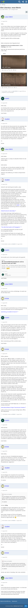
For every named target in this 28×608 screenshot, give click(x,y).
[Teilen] (26, 12)
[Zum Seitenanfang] (25, 606)
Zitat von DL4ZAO (8, 494)
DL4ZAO (13, 244)
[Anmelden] (22, 1)
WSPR (18, 205)
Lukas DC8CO (5, 9)
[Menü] (26, 1)
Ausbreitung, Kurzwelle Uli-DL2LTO (9, 311)
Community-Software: (14, 606)
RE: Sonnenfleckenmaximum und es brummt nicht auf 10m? (13, 262)
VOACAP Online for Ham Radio (8, 211)
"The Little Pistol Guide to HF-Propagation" (10, 227)
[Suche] (19, 1)
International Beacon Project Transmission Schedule (13, 407)
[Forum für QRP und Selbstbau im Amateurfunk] (2, 1)
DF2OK (13, 414)
